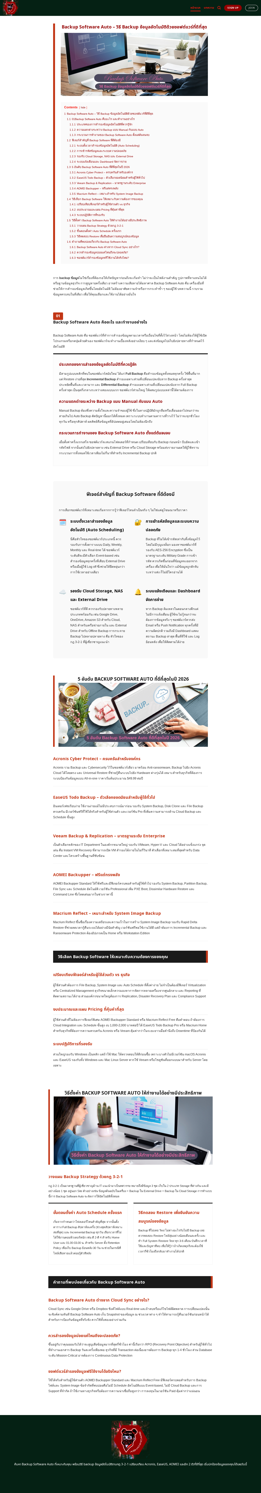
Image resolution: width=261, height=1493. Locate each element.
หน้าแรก (195, 8)
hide (83, 107)
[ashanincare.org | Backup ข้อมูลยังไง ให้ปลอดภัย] (19, 8)
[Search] (219, 8)
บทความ (209, 8)
